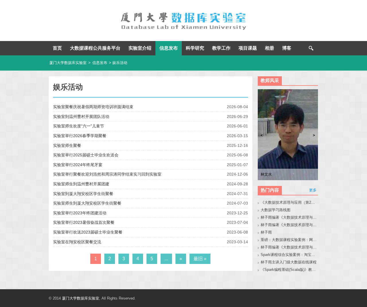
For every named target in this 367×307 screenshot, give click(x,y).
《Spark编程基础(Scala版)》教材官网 (289, 269)
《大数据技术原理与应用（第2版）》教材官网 (289, 202)
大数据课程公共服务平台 (95, 48)
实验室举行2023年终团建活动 (79, 213)
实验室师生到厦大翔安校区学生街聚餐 (87, 203)
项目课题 (248, 48)
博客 (286, 48)
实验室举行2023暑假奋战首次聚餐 (83, 222)
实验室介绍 (139, 48)
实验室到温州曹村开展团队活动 (81, 116)
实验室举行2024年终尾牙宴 (77, 164)
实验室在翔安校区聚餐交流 (77, 242)
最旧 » (200, 258)
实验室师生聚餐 (67, 145)
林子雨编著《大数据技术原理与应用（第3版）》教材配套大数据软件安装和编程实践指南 (289, 247)
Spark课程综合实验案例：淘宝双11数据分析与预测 (289, 254)
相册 (269, 48)
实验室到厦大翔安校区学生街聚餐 (83, 193)
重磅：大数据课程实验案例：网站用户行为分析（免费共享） (289, 240)
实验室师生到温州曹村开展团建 (81, 184)
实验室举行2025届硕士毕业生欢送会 (85, 155)
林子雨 (266, 232)
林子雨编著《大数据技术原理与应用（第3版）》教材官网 (289, 217)
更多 (313, 190)
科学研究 (195, 48)
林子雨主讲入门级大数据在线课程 (289, 262)
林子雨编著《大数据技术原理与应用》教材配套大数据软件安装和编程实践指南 (289, 225)
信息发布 (168, 48)
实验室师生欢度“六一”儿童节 (78, 126)
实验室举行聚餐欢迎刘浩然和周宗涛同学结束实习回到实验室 (107, 174)
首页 (57, 48)
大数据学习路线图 (275, 210)
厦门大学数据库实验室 (68, 63)
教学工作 (221, 48)
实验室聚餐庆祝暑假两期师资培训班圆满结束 (93, 106)
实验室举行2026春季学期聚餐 (79, 135)
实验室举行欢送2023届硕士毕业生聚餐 (87, 232)
